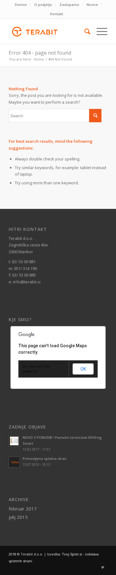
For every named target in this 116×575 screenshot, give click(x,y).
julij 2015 (18, 517)
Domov (21, 4)
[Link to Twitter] (102, 567)
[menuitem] (21, 4)
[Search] (84, 31)
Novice (92, 4)
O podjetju (43, 4)
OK (83, 368)
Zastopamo (69, 4)
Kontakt (56, 13)
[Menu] (98, 31)
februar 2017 (23, 508)
